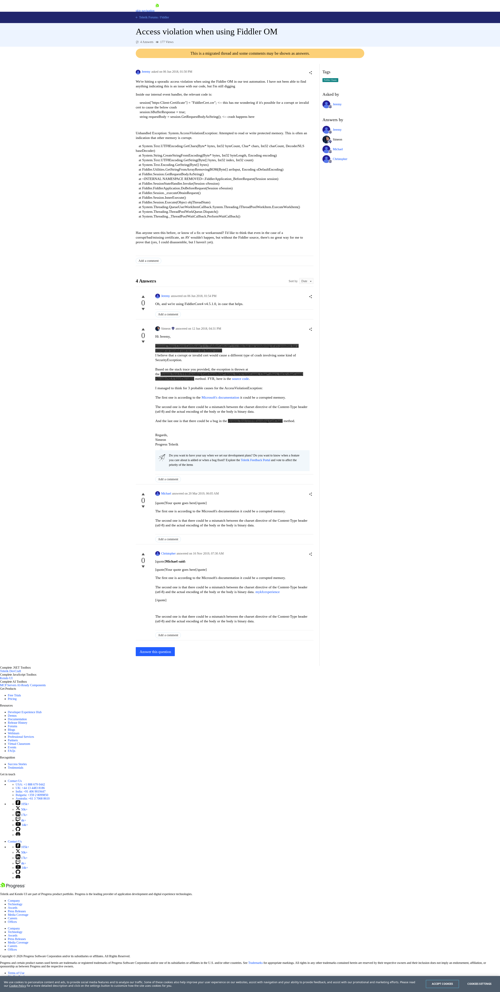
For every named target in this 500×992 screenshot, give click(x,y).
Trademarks (255, 962)
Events (12, 747)
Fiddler (164, 17)
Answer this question (155, 652)
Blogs (11, 729)
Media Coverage (18, 914)
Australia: (33, 798)
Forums (12, 726)
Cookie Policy (17, 986)
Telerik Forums (148, 17)
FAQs (11, 750)
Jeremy (146, 71)
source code (240, 379)
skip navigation (145, 10)
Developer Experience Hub (25, 712)
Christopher (168, 553)
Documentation (17, 719)
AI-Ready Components (31, 685)
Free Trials (14, 695)
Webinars (13, 733)
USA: (30, 784)
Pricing (12, 698)
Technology (15, 904)
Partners (13, 740)
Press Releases (17, 911)
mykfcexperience (267, 592)
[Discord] (18, 834)
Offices (12, 921)
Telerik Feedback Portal (255, 460)
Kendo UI (6, 678)
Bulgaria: (32, 795)
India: (31, 791)
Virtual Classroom (19, 743)
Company (14, 900)
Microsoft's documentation (220, 397)
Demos (12, 715)
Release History (17, 722)
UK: (30, 788)
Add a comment (148, 260)
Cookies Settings (479, 984)
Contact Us (15, 781)
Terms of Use (16, 973)
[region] (250, 984)
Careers (12, 918)
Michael (166, 493)
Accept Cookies (442, 984)
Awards (12, 907)
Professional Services (21, 736)
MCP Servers (8, 685)
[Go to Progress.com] (12, 887)
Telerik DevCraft (10, 671)
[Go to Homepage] (157, 10)
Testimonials (15, 767)
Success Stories (17, 764)
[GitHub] (18, 830)
